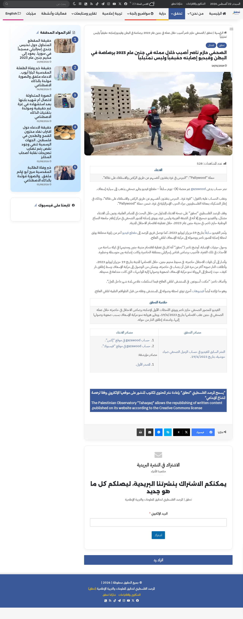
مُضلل (211, 45)
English (12, 13)
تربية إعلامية (112, 13)
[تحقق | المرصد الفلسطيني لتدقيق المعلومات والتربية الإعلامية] (236, 13)
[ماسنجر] (159, 432)
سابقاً (208, 232)
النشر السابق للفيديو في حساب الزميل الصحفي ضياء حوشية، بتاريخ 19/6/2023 (194, 354)
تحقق (177, 13)
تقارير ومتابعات (85, 13)
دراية (162, 13)
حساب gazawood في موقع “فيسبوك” (126, 346)
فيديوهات (198, 291)
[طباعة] (140, 432)
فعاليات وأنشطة (53, 13)
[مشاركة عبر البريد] (149, 432)
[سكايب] (168, 432)
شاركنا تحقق (176, 3)
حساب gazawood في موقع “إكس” (128, 340)
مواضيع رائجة (140, 13)
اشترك (158, 535)
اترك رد (158, 560)
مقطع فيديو (129, 232)
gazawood (198, 189)
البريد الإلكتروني (158, 513)
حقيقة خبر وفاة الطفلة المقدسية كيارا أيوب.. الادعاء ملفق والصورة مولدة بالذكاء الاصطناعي (33, 76)
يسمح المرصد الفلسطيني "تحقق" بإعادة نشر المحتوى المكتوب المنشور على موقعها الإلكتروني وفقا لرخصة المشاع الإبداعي (158, 395)
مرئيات (31, 13)
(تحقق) (92, 588)
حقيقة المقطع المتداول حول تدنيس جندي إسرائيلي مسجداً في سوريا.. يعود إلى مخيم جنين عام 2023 (34, 49)
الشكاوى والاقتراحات (195, 3)
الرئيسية (215, 13)
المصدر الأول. (143, 364)
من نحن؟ (197, 13)
